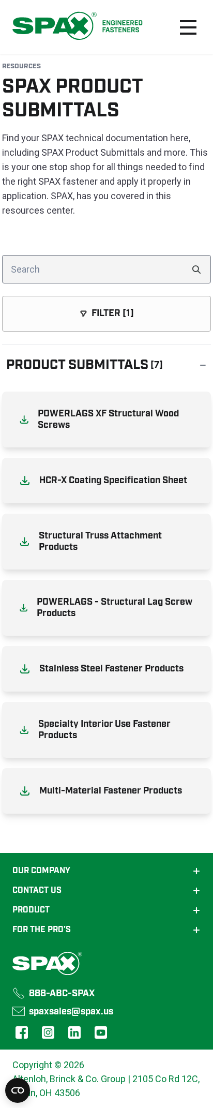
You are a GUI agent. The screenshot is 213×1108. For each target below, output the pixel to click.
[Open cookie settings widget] (17, 1090)
